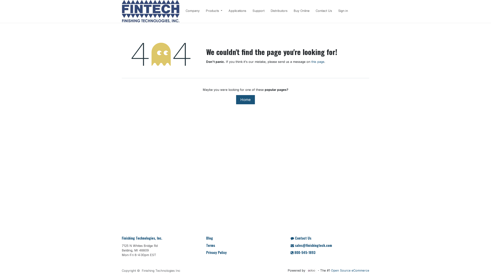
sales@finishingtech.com (313, 245)
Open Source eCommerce (350, 270)
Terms (210, 245)
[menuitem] (193, 11)
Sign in (343, 11)
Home (245, 99)
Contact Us (303, 238)
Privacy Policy (216, 252)
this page (317, 62)
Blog (209, 238)
